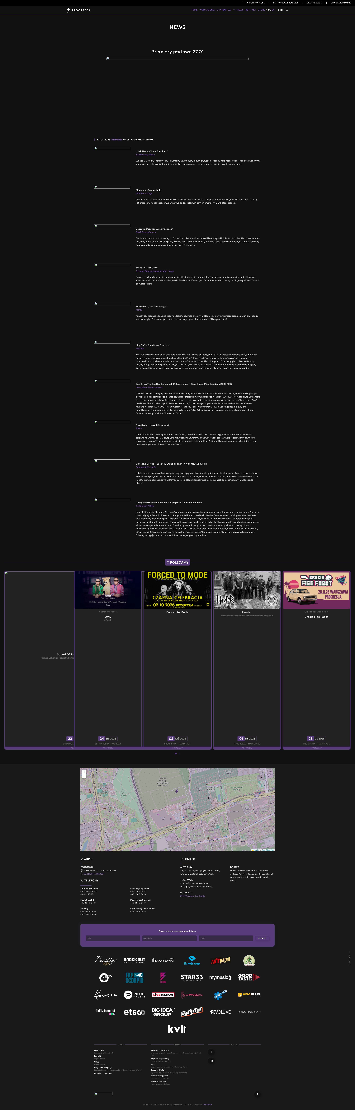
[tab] (176, 753)
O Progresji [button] (224, 10)
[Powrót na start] (79, 10)
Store (261, 10)
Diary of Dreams (316, 612)
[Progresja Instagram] (281, 9)
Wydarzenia (207, 10)
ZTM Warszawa (187, 896)
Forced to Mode (38, 612)
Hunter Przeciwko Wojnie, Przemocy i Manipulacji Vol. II (108, 615)
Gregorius (207, 1104)
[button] (287, 10)
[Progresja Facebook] (278, 9)
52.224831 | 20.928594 (94, 874)
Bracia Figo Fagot (177, 617)
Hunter (108, 612)
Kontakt (250, 10)
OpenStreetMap (268, 850)
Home (194, 10)
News (240, 10)
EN (273, 10)
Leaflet (256, 850)
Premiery (116, 139)
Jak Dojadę (200, 896)
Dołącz (262, 938)
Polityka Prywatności (103, 1073)
